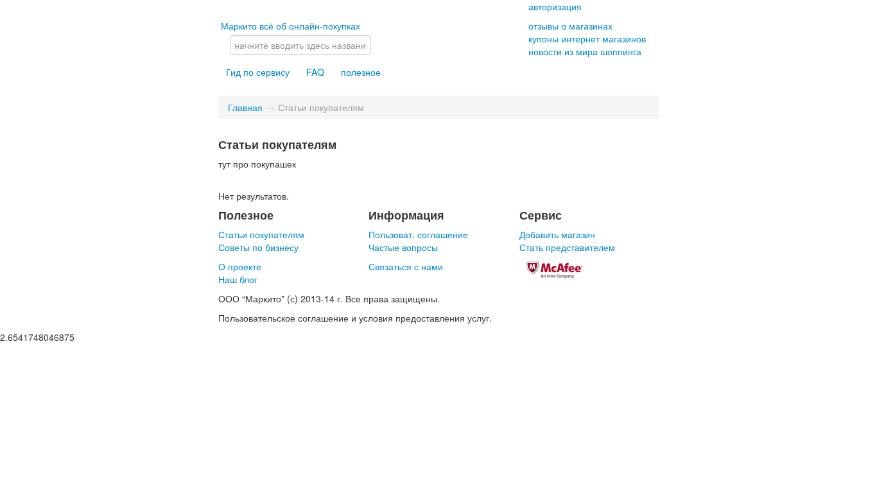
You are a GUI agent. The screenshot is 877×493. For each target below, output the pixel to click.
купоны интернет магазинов (587, 38)
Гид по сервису (258, 71)
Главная (245, 107)
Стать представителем (567, 247)
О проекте (239, 266)
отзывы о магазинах (570, 25)
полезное (361, 71)
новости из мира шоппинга (584, 51)
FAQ (315, 71)
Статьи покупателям (261, 234)
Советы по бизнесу (258, 247)
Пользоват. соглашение (418, 234)
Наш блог (237, 279)
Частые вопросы (403, 247)
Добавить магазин (557, 234)
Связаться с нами (406, 266)
